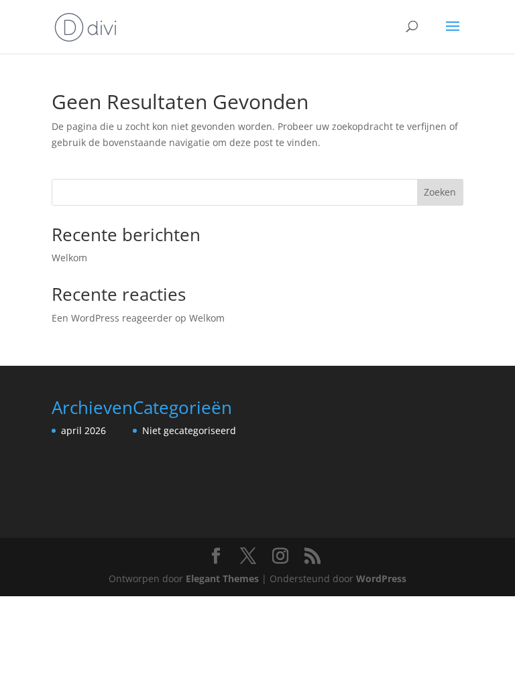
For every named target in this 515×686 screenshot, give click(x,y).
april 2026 (83, 430)
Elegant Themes (222, 578)
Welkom (69, 257)
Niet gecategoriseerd (189, 430)
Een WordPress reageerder (112, 318)
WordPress (381, 578)
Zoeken (440, 192)
